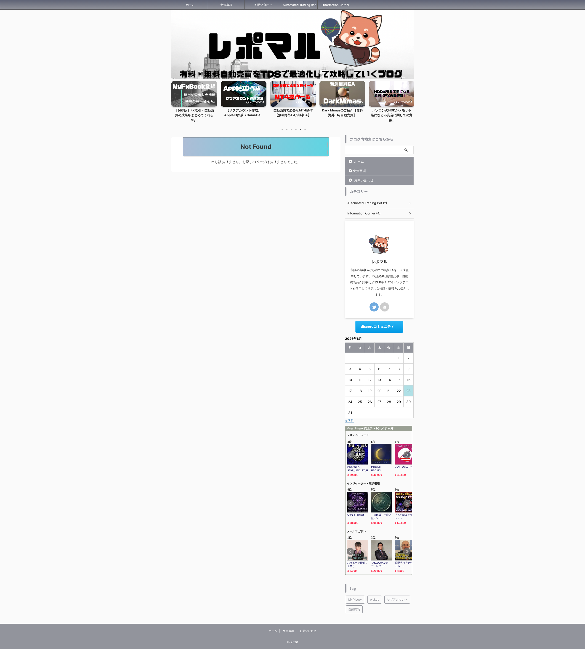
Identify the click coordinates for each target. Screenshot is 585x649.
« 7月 (349, 420)
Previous (175, 100)
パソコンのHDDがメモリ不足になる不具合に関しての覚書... (391, 115)
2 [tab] (287, 129)
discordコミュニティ (377, 326)
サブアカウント (397, 599)
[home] (384, 306)
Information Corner (335, 5)
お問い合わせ (263, 5)
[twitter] (374, 306)
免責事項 (226, 5)
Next (409, 100)
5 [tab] (300, 129)
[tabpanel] (194, 103)
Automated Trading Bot (299, 5)
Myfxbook (355, 599)
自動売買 (354, 609)
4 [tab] (296, 129)
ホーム (190, 5)
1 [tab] (282, 129)
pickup (374, 599)
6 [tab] (305, 129)
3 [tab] (291, 129)
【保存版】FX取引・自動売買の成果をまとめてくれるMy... (194, 115)
